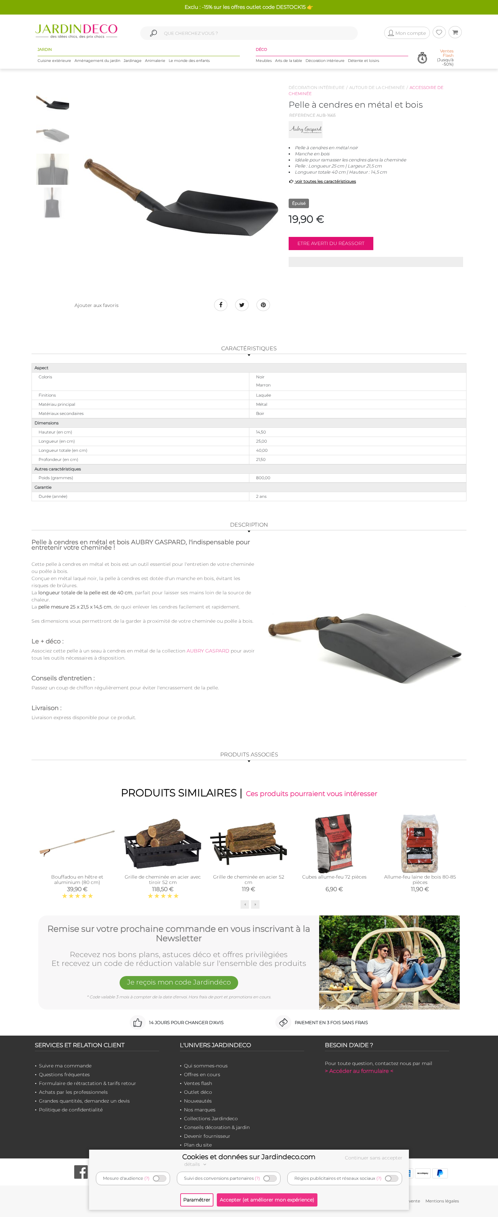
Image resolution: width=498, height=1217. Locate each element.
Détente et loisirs (363, 60)
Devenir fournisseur (207, 1136)
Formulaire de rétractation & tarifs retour (87, 1083)
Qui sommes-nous (206, 1066)
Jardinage (133, 60)
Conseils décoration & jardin (217, 1127)
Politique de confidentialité (71, 1110)
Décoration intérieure (325, 60)
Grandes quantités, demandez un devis (84, 1101)
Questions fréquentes (64, 1074)
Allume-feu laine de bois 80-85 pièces (420, 879)
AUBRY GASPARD (208, 651)
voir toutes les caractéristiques (325, 181)
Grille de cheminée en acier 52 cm (248, 879)
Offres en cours (202, 1074)
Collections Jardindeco (211, 1118)
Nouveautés (198, 1101)
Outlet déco (198, 1092)
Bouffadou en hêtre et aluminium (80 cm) (77, 879)
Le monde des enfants (189, 60)
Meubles (264, 60)
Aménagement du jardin (97, 60)
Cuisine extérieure (54, 60)
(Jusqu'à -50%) (445, 58)
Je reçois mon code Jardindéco (179, 982)
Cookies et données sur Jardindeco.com (248, 1157)
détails (192, 1164)
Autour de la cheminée (377, 87)
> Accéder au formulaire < (359, 1071)
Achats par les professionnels (73, 1092)
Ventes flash (198, 1083)
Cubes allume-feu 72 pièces (334, 877)
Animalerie (155, 60)
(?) (146, 1178)
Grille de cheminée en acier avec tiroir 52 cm (163, 879)
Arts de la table (288, 60)
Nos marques (199, 1110)
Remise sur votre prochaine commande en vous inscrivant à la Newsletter (178, 933)
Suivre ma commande (65, 1066)
